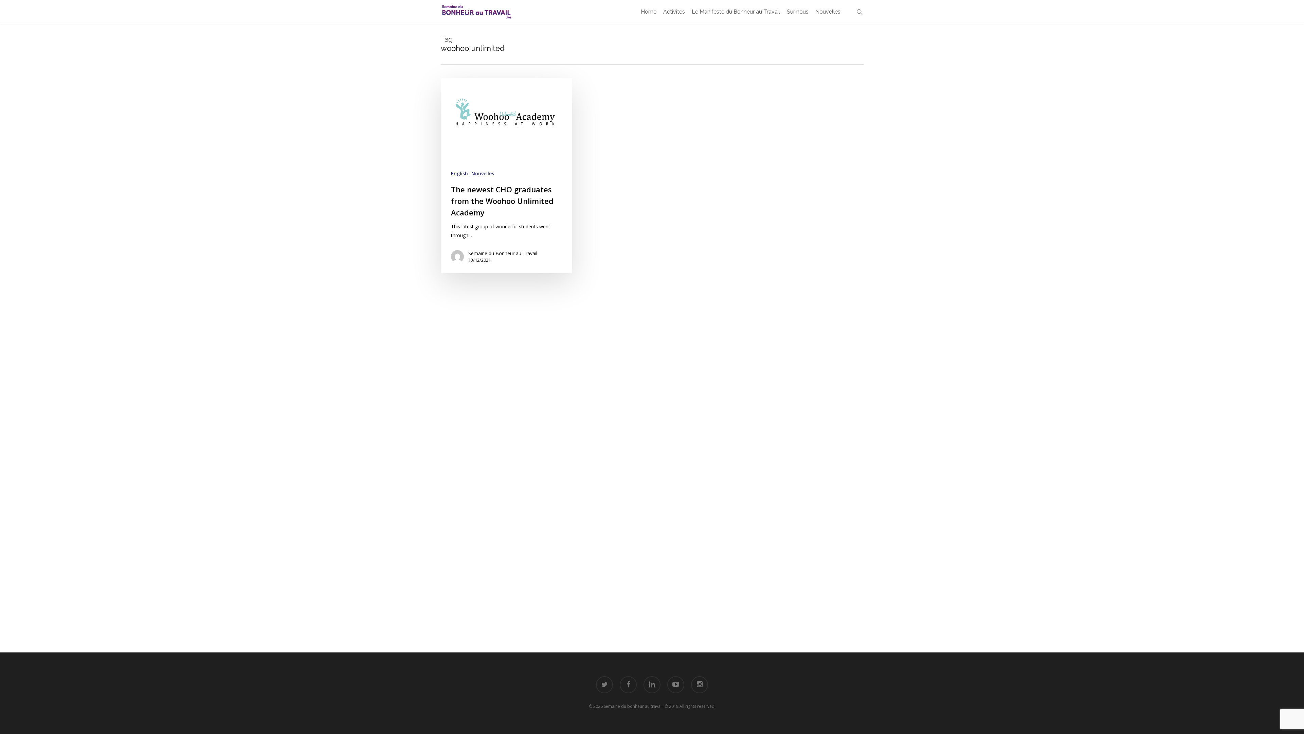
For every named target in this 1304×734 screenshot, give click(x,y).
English (459, 173)
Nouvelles (482, 173)
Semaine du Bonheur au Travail (502, 253)
